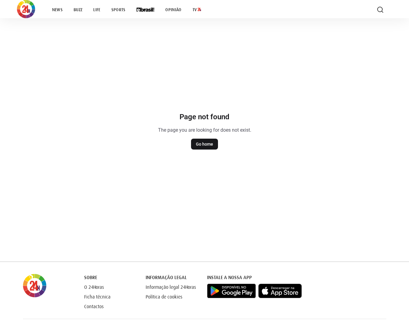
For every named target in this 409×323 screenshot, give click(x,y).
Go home (204, 144)
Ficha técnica (97, 297)
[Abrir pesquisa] (380, 10)
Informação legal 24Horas (171, 287)
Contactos (94, 306)
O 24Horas (94, 287)
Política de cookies (164, 297)
